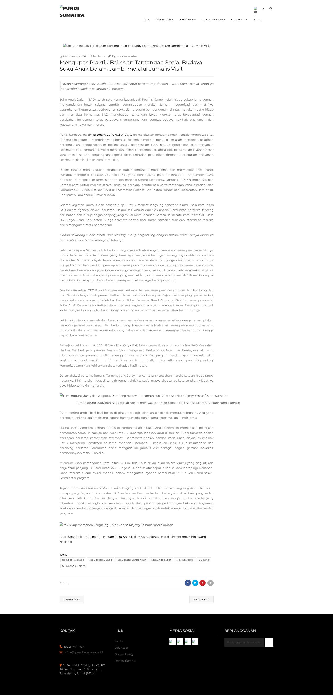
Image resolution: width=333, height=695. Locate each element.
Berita (101, 56)
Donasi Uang (123, 654)
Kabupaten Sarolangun (131, 559)
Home (145, 19)
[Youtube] (195, 641)
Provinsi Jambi (185, 559)
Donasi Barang (124, 661)
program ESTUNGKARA (110, 134)
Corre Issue (165, 19)
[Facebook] (180, 641)
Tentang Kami (212, 19)
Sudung (204, 559)
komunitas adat (161, 559)
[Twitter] (188, 641)
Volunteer (121, 647)
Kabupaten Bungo (100, 559)
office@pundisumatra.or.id (83, 652)
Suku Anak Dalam (73, 565)
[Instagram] (172, 641)
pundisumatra (126, 56)
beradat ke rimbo (73, 559)
